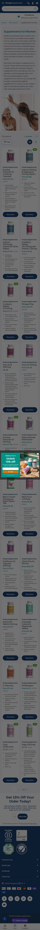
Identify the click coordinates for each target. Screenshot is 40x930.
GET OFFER (10, 471)
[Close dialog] (38, 454)
